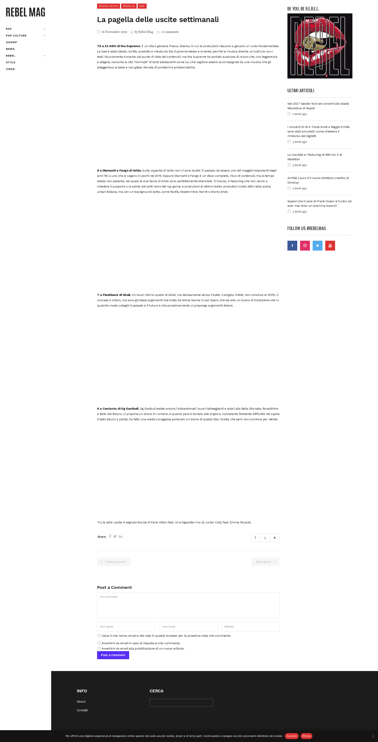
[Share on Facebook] (110, 536)
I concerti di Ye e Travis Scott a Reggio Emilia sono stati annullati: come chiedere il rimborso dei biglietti (318, 131)
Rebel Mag (146, 32)
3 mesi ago (299, 142)
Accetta (292, 735)
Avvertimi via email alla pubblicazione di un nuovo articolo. (143, 648)
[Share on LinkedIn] (120, 536)
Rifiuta (307, 735)
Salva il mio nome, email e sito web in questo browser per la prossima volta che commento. (166, 636)
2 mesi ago (299, 114)
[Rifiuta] (373, 736)
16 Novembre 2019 (114, 32)
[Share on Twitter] (115, 536)
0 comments (170, 32)
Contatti (82, 710)
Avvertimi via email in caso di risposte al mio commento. (141, 643)
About (81, 701)
